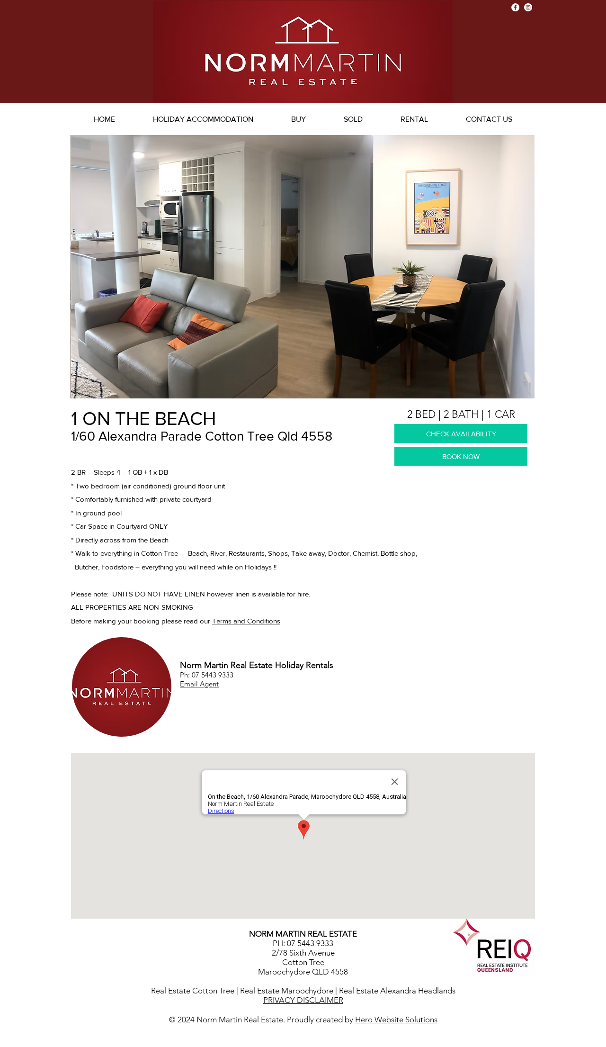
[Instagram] (528, 7)
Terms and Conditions (246, 621)
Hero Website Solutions (396, 1019)
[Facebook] (515, 7)
